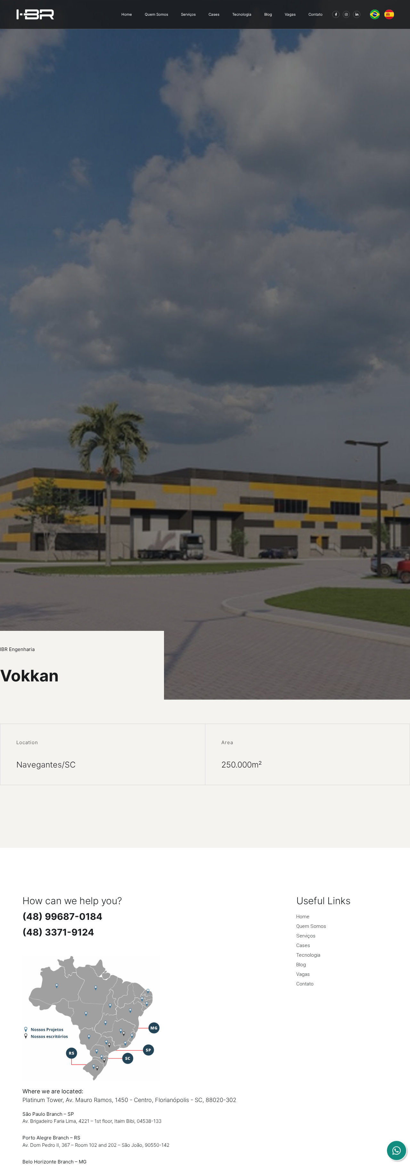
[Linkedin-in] (356, 14)
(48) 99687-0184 (62, 916)
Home (126, 14)
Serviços (188, 14)
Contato (315, 14)
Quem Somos (156, 14)
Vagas (290, 14)
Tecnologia (241, 14)
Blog (268, 14)
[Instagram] (346, 14)
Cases (214, 14)
